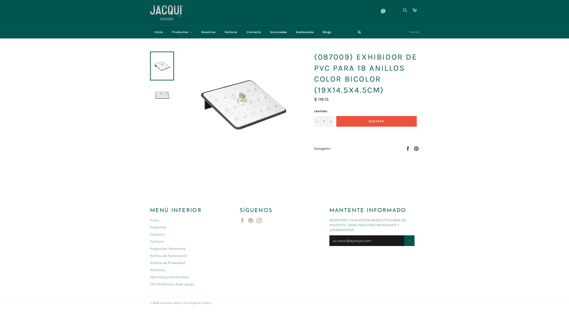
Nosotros (157, 270)
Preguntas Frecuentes (167, 248)
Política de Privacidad (167, 263)
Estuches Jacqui (171, 302)
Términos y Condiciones (169, 277)
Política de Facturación (168, 256)
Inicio (154, 220)
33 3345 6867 (342, 9)
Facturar (157, 241)
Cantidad (320, 111)
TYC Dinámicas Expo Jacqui (172, 284)
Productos (158, 227)
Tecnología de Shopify (197, 302)
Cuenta (414, 32)
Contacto (157, 234)
